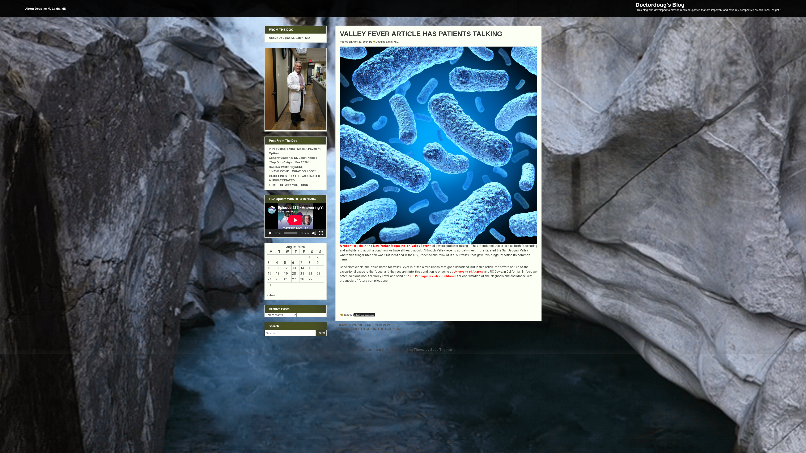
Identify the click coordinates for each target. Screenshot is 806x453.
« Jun (271, 295)
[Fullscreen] (321, 233)
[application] (295, 220)
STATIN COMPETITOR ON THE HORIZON (368, 329)
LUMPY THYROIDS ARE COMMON (362, 325)
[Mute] (314, 233)
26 (285, 279)
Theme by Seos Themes (433, 349)
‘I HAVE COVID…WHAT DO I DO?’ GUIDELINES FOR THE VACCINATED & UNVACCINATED (294, 176)
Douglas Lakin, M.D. (387, 41)
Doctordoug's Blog (660, 5)
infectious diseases (364, 315)
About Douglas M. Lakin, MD (45, 8)
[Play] (270, 233)
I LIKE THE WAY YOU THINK (288, 185)
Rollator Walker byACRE (286, 167)
